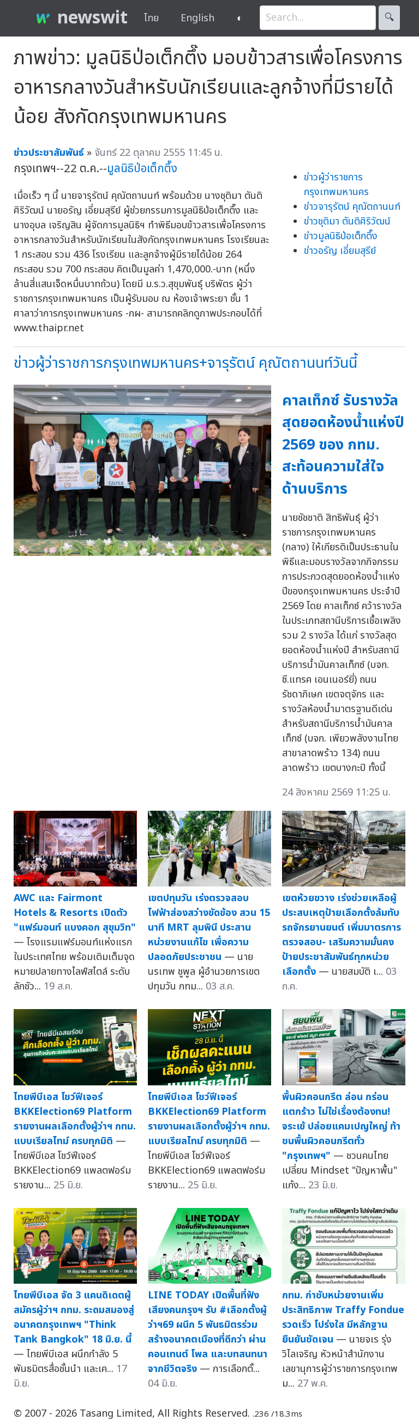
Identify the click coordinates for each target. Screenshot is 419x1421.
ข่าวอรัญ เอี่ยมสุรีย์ (340, 251)
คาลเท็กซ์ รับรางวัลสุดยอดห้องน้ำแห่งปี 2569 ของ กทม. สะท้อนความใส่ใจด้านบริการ (343, 445)
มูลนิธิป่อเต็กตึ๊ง (142, 168)
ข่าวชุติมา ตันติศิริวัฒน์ (347, 221)
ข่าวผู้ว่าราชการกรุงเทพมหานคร (336, 184)
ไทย (151, 18)
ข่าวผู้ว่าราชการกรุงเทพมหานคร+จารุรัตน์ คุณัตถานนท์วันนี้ (185, 363)
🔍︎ (389, 17)
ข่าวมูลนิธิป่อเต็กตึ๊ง (341, 236)
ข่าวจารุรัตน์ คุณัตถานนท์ (352, 206)
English (197, 18)
